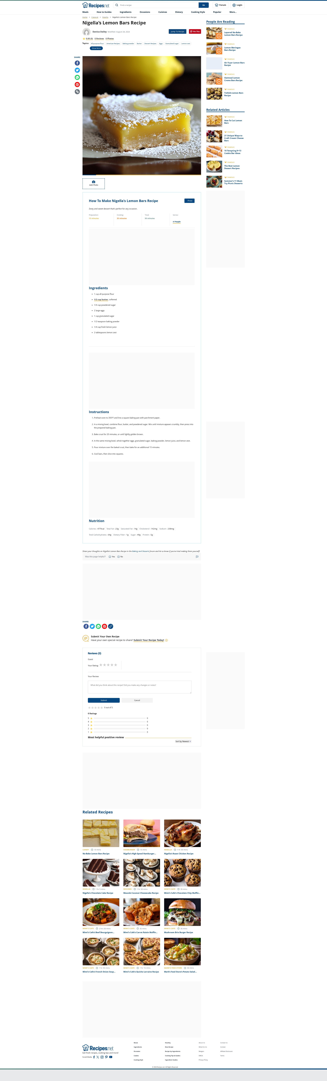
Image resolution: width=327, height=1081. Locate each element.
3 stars (108, 664)
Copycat (94, 17)
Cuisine (136, 1056)
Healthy (168, 1043)
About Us (202, 1043)
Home (84, 17)
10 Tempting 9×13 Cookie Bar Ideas (232, 151)
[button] (77, 91)
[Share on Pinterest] (195, 31)
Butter (139, 43)
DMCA (201, 1056)
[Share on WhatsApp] (77, 77)
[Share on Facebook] (77, 63)
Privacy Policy (203, 1060)
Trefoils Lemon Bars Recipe (233, 94)
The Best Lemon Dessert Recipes (232, 167)
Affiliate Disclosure (226, 1051)
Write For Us (203, 1047)
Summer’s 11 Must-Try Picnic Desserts (233, 182)
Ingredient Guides (171, 1060)
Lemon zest (185, 43)
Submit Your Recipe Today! (149, 640)
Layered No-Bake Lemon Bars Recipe (233, 33)
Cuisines (162, 12)
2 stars (104, 664)
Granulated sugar (172, 43)
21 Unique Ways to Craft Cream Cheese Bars (234, 138)
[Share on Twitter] (77, 70)
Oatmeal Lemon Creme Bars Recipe (233, 79)
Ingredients (125, 12)
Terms (222, 1056)
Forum (222, 5)
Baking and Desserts (140, 551)
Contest (222, 1047)
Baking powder (128, 43)
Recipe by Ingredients (172, 1051)
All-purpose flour (97, 43)
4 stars (112, 664)
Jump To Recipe (177, 31)
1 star (101, 664)
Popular (217, 12)
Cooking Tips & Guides (172, 1056)
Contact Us (223, 1043)
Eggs (161, 43)
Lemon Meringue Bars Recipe (232, 48)
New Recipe (169, 1047)
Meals (136, 1043)
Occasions (145, 12)
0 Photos (110, 38)
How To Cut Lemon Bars (233, 121)
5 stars (116, 664)
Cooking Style (138, 1060)
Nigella (105, 17)
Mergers (201, 1051)
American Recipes (113, 43)
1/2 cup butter (101, 299)
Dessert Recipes (150, 43)
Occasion (137, 1051)
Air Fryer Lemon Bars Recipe (234, 63)
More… (233, 12)
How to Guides (104, 12)
